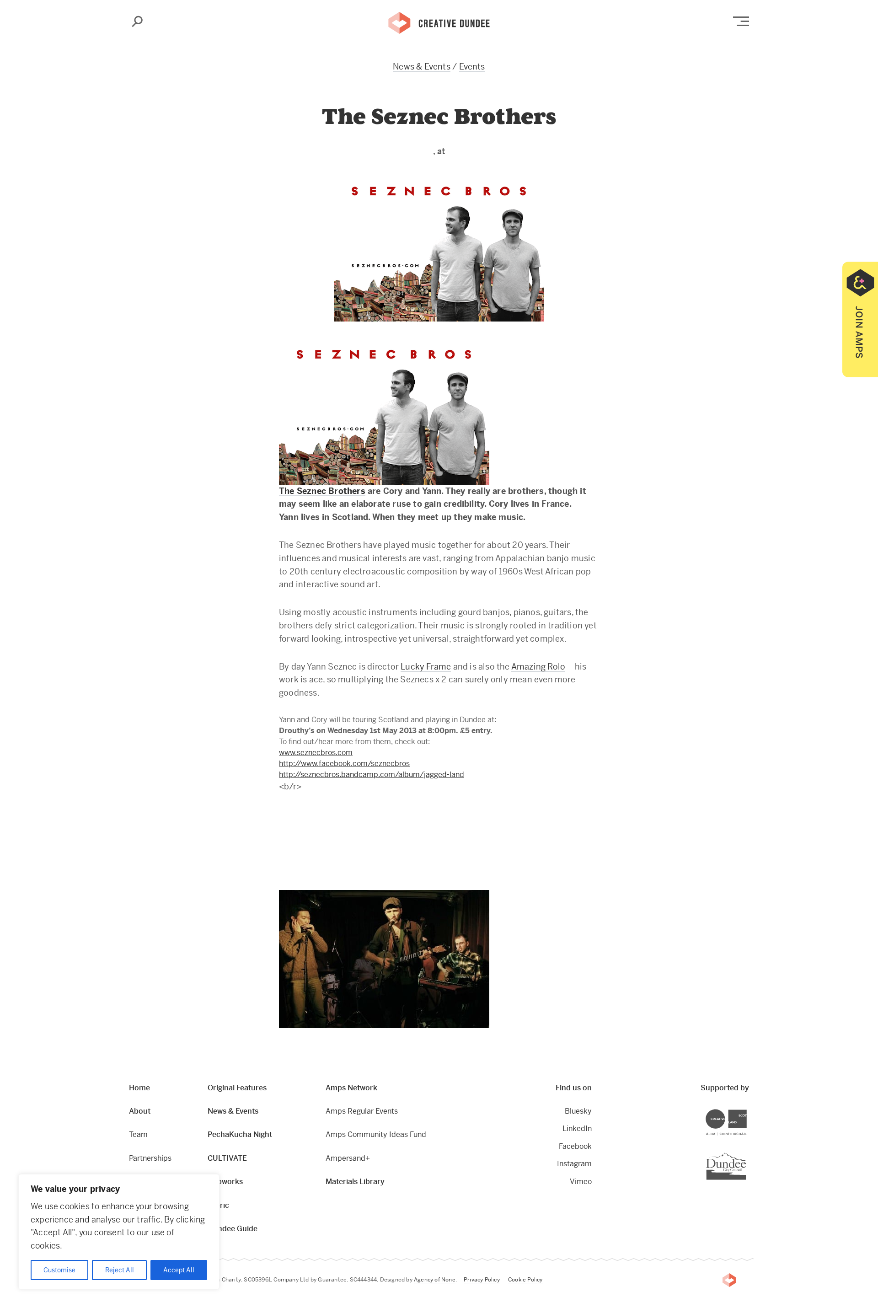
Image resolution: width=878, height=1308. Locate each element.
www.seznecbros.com (316, 752)
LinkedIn (577, 1128)
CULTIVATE (227, 1158)
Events (472, 66)
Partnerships (150, 1158)
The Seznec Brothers (322, 491)
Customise (59, 1270)
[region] (119, 1232)
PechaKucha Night (240, 1134)
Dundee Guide (232, 1228)
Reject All (119, 1270)
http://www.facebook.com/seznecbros (344, 763)
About (139, 1111)
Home (139, 1088)
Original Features (237, 1088)
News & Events (421, 66)
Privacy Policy (482, 1279)
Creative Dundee (439, 22)
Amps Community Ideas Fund (376, 1134)
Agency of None (434, 1279)
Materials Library (355, 1181)
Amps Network (351, 1088)
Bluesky (578, 1111)
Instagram (574, 1164)
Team (138, 1134)
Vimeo (581, 1181)
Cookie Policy (525, 1279)
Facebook (575, 1146)
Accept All (178, 1270)
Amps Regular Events (362, 1111)
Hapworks (225, 1181)
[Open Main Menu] (741, 21)
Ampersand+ (348, 1158)
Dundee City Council (746, 1153)
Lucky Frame (426, 666)
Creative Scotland (746, 1110)
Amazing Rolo (538, 666)
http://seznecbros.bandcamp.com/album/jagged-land (371, 774)
